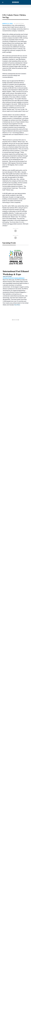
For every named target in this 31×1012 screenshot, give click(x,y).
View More (17, 305)
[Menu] (3, 2)
